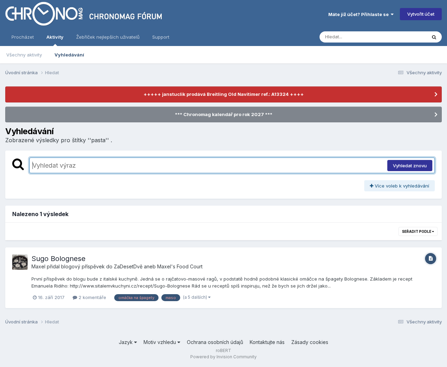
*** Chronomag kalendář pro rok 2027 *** (223, 114)
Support (160, 37)
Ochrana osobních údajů (215, 342)
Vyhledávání (69, 55)
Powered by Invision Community (223, 356)
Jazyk (126, 342)
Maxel (38, 266)
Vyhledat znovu (410, 165)
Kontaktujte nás (267, 342)
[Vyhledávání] (434, 37)
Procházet (23, 37)
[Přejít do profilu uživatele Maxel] (20, 262)
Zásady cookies (309, 342)
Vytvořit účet (420, 14)
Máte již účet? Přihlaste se (359, 14)
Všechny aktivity (24, 55)
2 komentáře (91, 297)
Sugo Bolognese (58, 258)
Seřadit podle (417, 231)
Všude (410, 36)
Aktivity (55, 37)
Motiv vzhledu (160, 342)
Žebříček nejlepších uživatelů (108, 37)
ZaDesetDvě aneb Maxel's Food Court (158, 266)
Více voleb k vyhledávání (401, 186)
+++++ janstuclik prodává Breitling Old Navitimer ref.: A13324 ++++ (224, 94)
